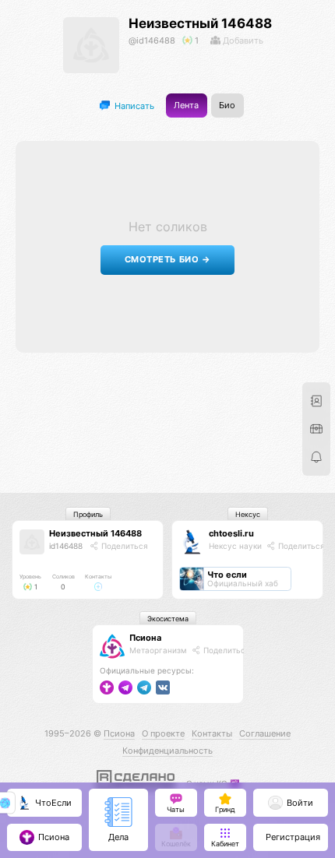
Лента (186, 105)
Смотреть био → (168, 260)
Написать (133, 105)
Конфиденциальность (167, 750)
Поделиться (123, 545)
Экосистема (168, 618)
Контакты (212, 733)
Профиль (88, 514)
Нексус (247, 514)
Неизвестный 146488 (200, 23)
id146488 (66, 545)
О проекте (163, 733)
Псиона (145, 637)
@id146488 (152, 40)
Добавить (241, 40)
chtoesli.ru (231, 533)
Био (227, 105)
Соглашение (265, 733)
